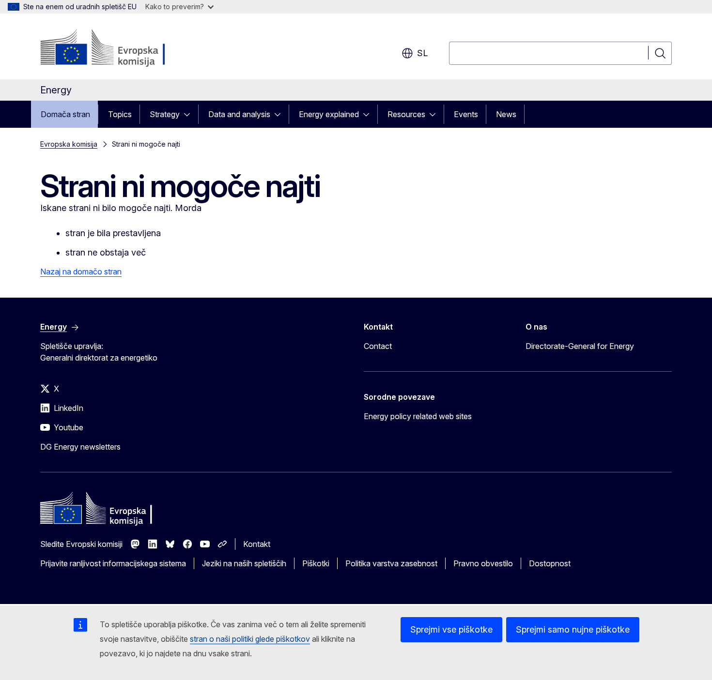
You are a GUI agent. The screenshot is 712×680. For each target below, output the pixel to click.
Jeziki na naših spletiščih (244, 563)
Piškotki (315, 563)
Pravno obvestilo (483, 563)
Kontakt (256, 544)
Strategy (165, 114)
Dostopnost (550, 563)
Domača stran (65, 114)
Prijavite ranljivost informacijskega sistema (113, 563)
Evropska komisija (68, 144)
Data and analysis (239, 114)
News (506, 114)
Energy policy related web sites (418, 416)
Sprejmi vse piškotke (451, 629)
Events (466, 114)
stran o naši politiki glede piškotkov (250, 639)
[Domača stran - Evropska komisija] (118, 48)
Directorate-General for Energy (580, 346)
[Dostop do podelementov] (190, 114)
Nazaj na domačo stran (81, 271)
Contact (378, 346)
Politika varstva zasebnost (391, 563)
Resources (406, 114)
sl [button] (422, 53)
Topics (120, 114)
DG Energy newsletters (80, 447)
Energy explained (329, 114)
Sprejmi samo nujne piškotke (573, 629)
